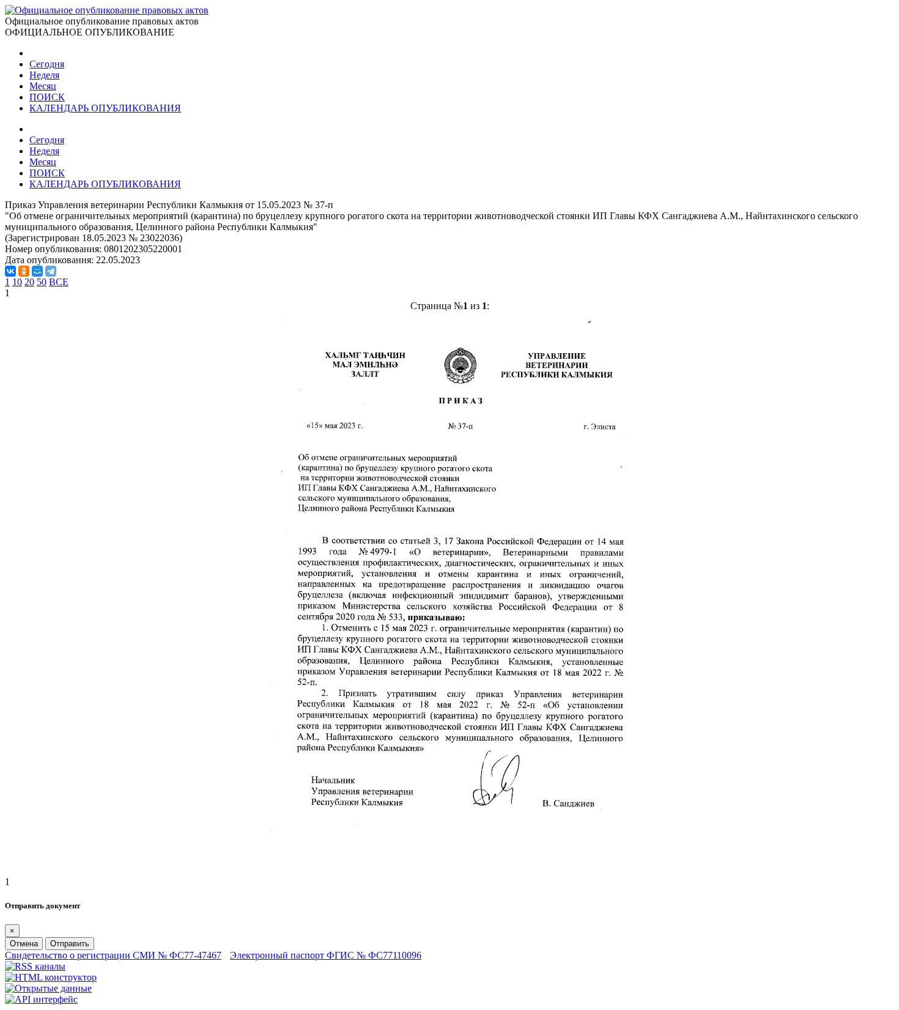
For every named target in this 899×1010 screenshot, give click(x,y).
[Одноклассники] (23, 271)
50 (41, 282)
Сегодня (46, 64)
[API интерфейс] (41, 999)
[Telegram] (50, 271)
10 (17, 282)
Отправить (69, 943)
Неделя (44, 75)
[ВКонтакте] (10, 271)
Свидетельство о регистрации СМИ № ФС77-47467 (113, 955)
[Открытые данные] (48, 988)
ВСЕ (58, 282)
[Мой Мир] (37, 271)
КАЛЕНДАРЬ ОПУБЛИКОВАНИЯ (105, 108)
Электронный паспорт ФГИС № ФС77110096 (325, 955)
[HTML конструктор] (51, 977)
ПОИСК (47, 97)
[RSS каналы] (35, 966)
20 (29, 282)
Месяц (42, 86)
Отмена (24, 943)
